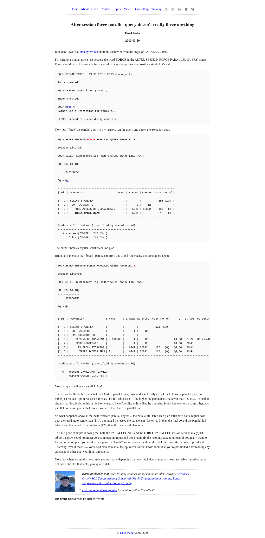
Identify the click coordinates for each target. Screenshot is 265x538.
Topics (117, 9)
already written (89, 52)
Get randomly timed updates (99, 490)
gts (69, 106)
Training (156, 9)
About (85, 9)
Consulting (142, 9)
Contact (105, 9)
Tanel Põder (127, 532)
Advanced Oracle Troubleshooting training (145, 478)
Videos (128, 9)
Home (74, 9)
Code (94, 9)
